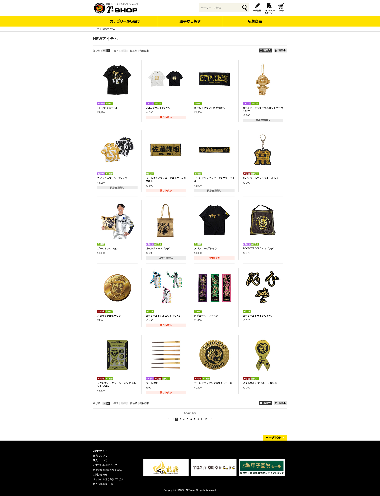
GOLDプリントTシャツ (158, 108)
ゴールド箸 (152, 383)
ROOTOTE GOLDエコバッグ (258, 248)
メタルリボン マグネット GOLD (260, 383)
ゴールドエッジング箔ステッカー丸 (213, 383)
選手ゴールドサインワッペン (258, 315)
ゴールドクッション (108, 248)
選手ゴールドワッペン (206, 315)
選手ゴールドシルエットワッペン (163, 315)
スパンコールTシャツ (205, 248)
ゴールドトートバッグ (157, 248)
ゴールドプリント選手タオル (209, 108)
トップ (96, 29)
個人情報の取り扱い (103, 484)
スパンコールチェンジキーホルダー (262, 178)
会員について (100, 455)
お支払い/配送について (105, 465)
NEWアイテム (109, 29)
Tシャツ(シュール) (107, 108)
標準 (115, 50)
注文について (100, 460)
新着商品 (254, 18)
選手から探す (190, 21)
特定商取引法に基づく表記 (107, 469)
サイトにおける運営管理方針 (108, 479)
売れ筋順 (144, 50)
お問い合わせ (100, 474)
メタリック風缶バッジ (109, 315)
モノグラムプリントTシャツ (112, 178)
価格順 (133, 50)
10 (206, 419)
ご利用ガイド (100, 450)
